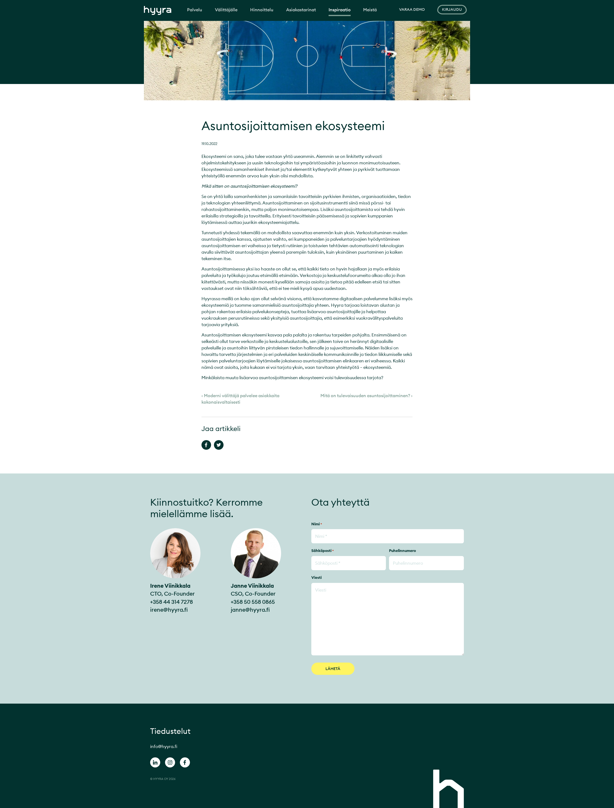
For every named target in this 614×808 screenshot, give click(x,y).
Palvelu (194, 9)
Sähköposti (322, 550)
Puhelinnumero (402, 550)
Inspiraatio (340, 9)
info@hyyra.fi (163, 746)
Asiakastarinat (301, 9)
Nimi (316, 523)
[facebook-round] (185, 763)
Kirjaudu (452, 9)
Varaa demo (412, 9)
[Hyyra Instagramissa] (170, 763)
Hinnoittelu (261, 9)
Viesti (316, 577)
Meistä (370, 9)
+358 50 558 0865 (253, 601)
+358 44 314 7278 (171, 601)
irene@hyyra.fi (169, 609)
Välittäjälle (226, 9)
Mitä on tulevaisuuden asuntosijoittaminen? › (366, 395)
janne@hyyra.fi (250, 609)
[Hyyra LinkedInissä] (155, 763)
